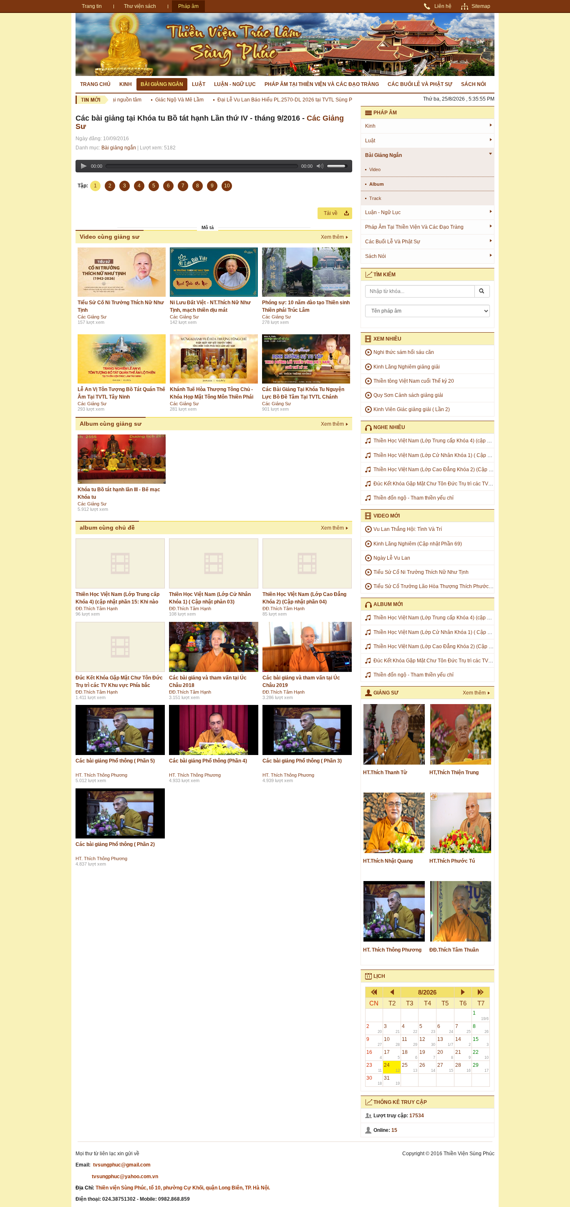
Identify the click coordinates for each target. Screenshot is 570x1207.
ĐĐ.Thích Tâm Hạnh (97, 608)
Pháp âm (188, 6)
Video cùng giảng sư (109, 236)
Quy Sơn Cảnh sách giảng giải (408, 395)
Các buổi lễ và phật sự (420, 84)
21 (463, 1054)
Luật (198, 84)
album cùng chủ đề (107, 527)
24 (392, 1067)
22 (481, 1054)
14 (463, 1041)
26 (427, 1067)
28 (463, 1067)
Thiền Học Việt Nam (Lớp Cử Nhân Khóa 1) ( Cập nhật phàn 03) (446, 455)
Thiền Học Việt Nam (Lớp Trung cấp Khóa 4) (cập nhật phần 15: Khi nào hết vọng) (117, 601)
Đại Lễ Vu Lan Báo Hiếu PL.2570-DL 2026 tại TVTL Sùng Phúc (276, 100)
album (376, 184)
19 (427, 1054)
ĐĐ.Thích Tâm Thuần (454, 950)
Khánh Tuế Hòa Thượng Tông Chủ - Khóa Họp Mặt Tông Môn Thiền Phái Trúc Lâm (211, 396)
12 (427, 1041)
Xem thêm (332, 237)
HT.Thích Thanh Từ (385, 772)
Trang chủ (95, 84)
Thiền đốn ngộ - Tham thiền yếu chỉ (413, 498)
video (375, 169)
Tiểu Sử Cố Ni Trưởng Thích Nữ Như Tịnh (421, 572)
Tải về (331, 213)
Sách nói (473, 84)
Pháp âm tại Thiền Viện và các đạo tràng (322, 84)
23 (374, 1067)
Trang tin (92, 6)
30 (374, 1080)
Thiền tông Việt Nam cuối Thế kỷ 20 (413, 381)
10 (392, 1041)
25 (410, 1067)
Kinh (125, 84)
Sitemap (481, 6)
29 (481, 1067)
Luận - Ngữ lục (235, 84)
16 (374, 1054)
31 (392, 1080)
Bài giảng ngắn (162, 84)
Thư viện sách (140, 6)
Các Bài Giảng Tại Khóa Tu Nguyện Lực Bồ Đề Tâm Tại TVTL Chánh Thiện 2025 (303, 396)
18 (410, 1054)
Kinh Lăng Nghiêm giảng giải (406, 367)
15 (481, 1041)
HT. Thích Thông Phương (101, 775)
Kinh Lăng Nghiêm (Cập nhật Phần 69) (417, 544)
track (375, 198)
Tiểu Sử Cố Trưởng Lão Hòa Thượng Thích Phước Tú (434, 586)
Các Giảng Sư (92, 316)
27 (445, 1067)
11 (410, 1041)
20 (445, 1054)
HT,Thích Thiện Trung (454, 772)
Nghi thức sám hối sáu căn (403, 352)
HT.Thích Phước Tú (452, 861)
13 (445, 1041)
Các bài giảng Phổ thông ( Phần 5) (115, 761)
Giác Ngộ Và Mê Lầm (167, 100)
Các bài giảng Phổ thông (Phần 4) (208, 761)
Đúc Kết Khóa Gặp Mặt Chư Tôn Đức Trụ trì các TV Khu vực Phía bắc (451, 484)
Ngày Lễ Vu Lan (391, 558)
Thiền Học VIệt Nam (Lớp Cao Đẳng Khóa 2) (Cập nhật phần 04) (446, 469)
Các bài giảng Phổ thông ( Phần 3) (302, 761)
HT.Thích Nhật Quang (388, 861)
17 (392, 1054)
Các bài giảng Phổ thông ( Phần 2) (115, 844)
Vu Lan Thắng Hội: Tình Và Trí (407, 529)
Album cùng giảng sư (110, 423)
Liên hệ (442, 6)
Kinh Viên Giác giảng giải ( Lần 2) (411, 409)
